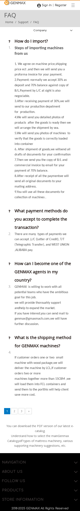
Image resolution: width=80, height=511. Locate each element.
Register (61, 5)
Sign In (47, 5)
